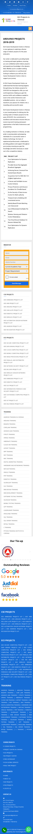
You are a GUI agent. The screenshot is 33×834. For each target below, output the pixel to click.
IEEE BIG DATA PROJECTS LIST (12, 369)
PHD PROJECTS (8, 785)
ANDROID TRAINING (7, 690)
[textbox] (15, 267)
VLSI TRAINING (8, 486)
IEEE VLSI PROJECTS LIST (11, 385)
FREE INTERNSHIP (9, 759)
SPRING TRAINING (9, 438)
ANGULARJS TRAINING (10, 514)
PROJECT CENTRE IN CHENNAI (13, 749)
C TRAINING (7, 527)
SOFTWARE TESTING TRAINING (13, 496)
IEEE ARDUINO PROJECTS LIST (13, 307)
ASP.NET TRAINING (9, 448)
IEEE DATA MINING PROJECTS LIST (14, 346)
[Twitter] (10, 2)
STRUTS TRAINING (9, 434)
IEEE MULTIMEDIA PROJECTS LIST (14, 404)
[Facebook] (5, 2)
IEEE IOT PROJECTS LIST (11, 400)
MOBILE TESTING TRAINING (12, 503)
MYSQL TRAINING (9, 524)
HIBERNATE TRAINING (10, 441)
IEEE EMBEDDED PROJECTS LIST (13, 300)
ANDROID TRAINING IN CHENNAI (14, 417)
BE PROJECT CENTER (10, 756)
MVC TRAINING (8, 458)
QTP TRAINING (8, 507)
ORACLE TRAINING (9, 472)
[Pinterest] (27, 2)
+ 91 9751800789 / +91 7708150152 (12, 12)
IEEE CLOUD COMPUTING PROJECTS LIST (16, 350)
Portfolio (15, 5)
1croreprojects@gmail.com (16, 9)
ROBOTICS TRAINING (10, 479)
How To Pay (23, 5)
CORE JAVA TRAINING (10, 427)
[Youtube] (19, 2)
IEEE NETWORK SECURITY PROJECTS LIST (16, 366)
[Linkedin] (14, 2)
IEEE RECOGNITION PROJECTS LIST (14, 330)
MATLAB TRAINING (9, 469)
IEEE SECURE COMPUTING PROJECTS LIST (16, 343)
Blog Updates (26, 12)
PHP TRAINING (8, 476)
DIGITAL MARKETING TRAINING (13, 462)
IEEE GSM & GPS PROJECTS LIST (13, 310)
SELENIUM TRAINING (10, 500)
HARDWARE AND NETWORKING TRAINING (16, 465)
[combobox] (16, 267)
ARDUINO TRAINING (10, 420)
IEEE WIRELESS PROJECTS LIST (13, 317)
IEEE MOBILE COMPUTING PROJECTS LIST (16, 353)
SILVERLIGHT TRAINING (11, 482)
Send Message (16, 283)
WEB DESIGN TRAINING (11, 489)
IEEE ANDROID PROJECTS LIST (13, 326)
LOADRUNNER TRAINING (11, 510)
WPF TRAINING (8, 451)
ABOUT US (7, 779)
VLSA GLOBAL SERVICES (11, 762)
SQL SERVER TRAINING (10, 520)
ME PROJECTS (8, 782)
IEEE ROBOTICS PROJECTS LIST (13, 313)
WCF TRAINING (8, 455)
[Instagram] (23, 2)
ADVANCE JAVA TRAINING (11, 431)
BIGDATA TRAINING (9, 424)
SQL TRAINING (8, 517)
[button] (3, 551)
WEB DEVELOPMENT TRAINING (13, 493)
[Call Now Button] (4, 830)
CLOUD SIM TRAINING (10, 445)
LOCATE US (7, 788)
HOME (6, 775)
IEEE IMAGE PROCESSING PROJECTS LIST (16, 357)
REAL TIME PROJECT (10, 765)
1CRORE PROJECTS (9, 746)
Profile (9, 5)
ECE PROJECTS (8, 753)
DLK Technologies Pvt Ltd (20, 832)
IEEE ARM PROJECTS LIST (11, 303)
